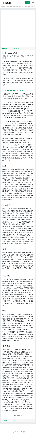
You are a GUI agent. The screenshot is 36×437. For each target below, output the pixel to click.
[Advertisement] (18, 28)
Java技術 (3, 6)
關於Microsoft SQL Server (12, 48)
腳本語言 (27, 6)
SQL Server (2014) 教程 (13, 90)
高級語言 (15, 6)
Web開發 (9, 6)
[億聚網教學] (7, 2)
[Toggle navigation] (32, 2)
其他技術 (21, 6)
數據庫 (33, 6)
